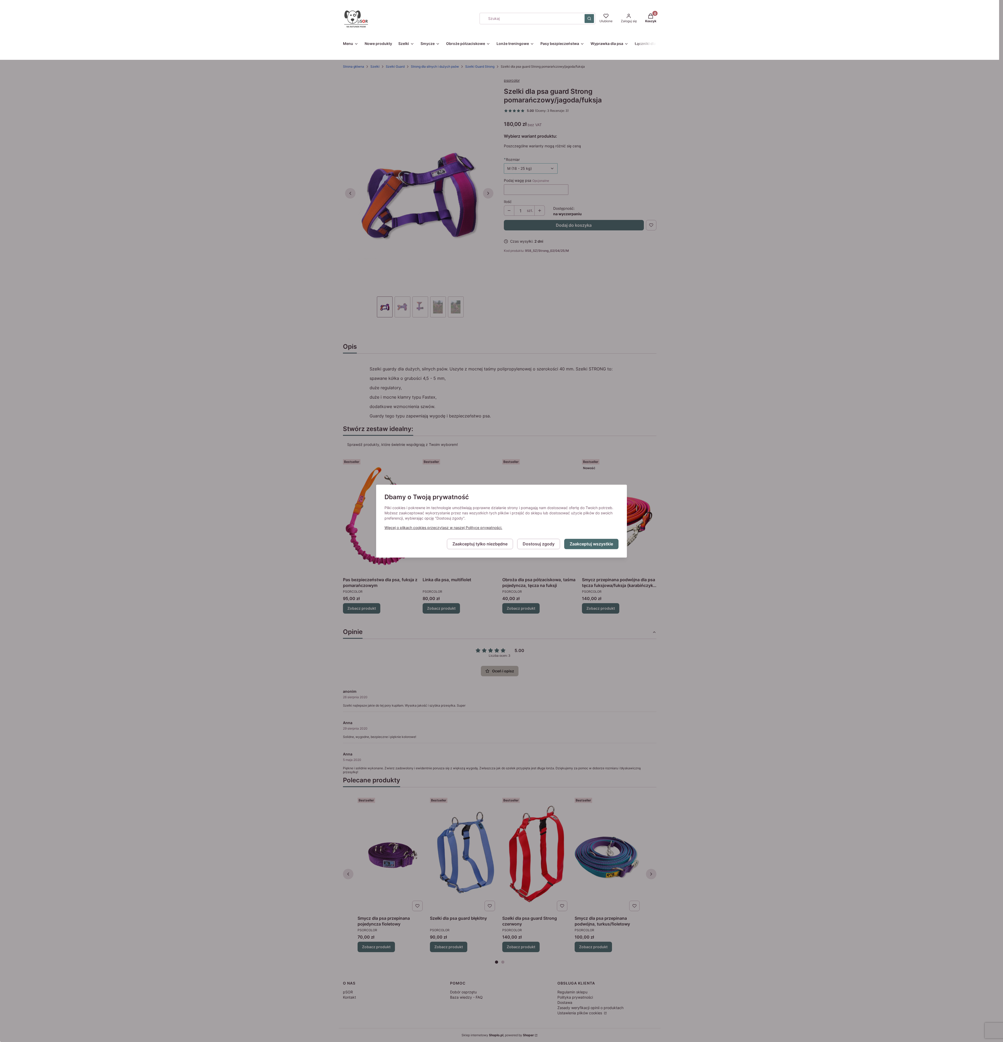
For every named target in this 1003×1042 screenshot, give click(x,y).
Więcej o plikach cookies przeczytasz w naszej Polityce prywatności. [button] (443, 527)
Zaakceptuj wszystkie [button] (591, 543)
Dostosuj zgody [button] (539, 543)
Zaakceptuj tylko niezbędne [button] (480, 543)
